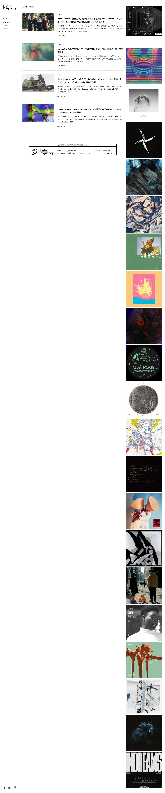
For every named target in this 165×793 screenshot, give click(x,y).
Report (5, 29)
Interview (6, 22)
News (5, 19)
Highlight (6, 25)
